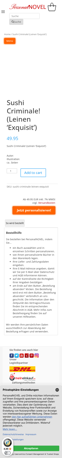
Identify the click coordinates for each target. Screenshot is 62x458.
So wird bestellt (15, 223)
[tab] (14, 223)
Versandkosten (46, 202)
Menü (9, 40)
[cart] (53, 10)
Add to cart (33, 172)
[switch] (7, 453)
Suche (17, 21)
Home (7, 34)
